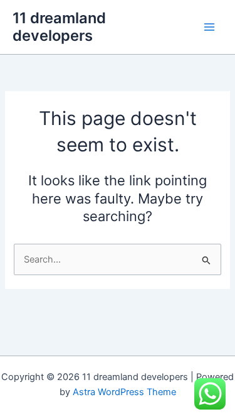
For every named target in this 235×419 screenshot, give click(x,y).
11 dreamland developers (59, 27)
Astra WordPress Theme (124, 392)
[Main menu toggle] (209, 27)
